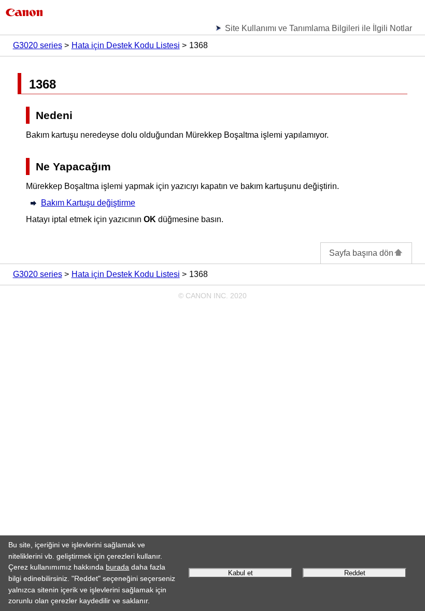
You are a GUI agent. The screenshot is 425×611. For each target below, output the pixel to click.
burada (117, 567)
